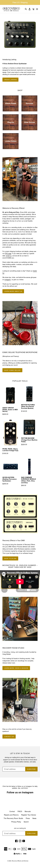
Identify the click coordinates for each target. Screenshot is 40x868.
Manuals (28, 811)
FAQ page (8, 253)
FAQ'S (20, 811)
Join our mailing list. (20, 828)
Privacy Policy (16, 822)
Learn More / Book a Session (16, 668)
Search (26, 822)
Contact (12, 811)
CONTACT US (9, 736)
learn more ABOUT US (13, 291)
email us (8, 256)
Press (28, 818)
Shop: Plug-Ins (10, 558)
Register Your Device (28, 815)
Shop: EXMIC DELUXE (12, 370)
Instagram (7, 279)
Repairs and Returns (11, 815)
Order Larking (10, 80)
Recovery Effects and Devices (20, 861)
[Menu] (37, 9)
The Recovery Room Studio (13, 818)
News (34, 818)
